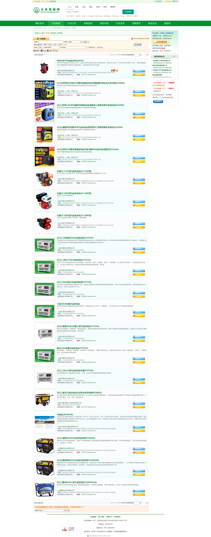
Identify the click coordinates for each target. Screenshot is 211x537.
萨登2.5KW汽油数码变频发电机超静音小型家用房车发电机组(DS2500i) (93, 105)
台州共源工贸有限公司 (66, 179)
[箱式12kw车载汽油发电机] (44, 356)
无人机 (122, 16)
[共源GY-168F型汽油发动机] (44, 223)
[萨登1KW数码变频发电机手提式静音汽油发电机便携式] (44, 156)
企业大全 (72, 23)
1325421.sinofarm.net (88, 431)
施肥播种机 (107, 16)
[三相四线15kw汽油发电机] (44, 245)
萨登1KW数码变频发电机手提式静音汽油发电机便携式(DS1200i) (90, 149)
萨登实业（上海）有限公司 (68, 91)
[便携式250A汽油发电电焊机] (44, 445)
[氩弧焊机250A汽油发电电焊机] (44, 467)
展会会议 (152, 23)
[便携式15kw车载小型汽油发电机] (44, 333)
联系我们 (118, 517)
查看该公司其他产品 (66, 75)
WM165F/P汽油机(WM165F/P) (70, 61)
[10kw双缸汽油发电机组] (44, 289)
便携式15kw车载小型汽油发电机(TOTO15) (80, 326)
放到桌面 (53, 1)
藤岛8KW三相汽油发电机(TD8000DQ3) (79, 482)
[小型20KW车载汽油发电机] (44, 311)
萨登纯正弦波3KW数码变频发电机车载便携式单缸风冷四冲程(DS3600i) (93, 83)
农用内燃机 (66, 28)
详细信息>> (139, 74)
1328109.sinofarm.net (88, 252)
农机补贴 (104, 23)
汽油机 (73, 28)
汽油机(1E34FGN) (65, 414)
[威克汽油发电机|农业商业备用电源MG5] (44, 400)
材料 (136, 16)
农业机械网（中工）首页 (41, 1)
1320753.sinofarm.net (88, 452)
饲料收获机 (98, 16)
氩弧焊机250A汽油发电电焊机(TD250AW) (80, 460)
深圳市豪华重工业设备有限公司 (69, 403)
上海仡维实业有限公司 (66, 248)
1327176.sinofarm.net (88, 407)
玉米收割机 (90, 16)
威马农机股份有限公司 (66, 70)
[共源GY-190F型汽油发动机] (44, 201)
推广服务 (101, 517)
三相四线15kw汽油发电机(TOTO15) (77, 238)
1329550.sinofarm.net (88, 95)
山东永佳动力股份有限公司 (68, 427)
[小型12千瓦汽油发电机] (44, 267)
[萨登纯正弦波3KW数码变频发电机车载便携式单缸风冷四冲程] (44, 90)
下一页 (120, 55)
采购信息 (88, 23)
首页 (44, 28)
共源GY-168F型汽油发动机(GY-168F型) (74, 215)
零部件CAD (130, 16)
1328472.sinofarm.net (88, 183)
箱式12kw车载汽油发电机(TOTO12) (72, 348)
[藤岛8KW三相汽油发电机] (44, 489)
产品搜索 (128, 12)
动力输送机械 (56, 28)
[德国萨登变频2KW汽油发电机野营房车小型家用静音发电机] (44, 134)
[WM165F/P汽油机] (44, 68)
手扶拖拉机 (115, 16)
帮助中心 (175, 1)
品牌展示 (136, 23)
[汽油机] (44, 422)
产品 (49, 28)
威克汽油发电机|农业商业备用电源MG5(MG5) (82, 393)
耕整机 (78, 16)
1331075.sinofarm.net (88, 75)
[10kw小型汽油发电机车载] (44, 378)
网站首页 (39, 23)
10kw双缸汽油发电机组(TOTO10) (76, 282)
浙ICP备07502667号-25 (119, 520)
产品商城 (55, 23)
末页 (124, 55)
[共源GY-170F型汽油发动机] (44, 179)
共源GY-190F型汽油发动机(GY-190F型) (74, 193)
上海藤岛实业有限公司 (66, 448)
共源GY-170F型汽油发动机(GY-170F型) (74, 171)
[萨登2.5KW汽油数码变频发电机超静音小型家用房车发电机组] (44, 112)
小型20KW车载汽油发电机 (68, 304)
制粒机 (83, 16)
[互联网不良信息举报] (69, 529)
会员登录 (158, 1)
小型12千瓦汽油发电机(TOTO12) (76, 260)
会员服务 (168, 1)
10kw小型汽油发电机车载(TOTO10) (77, 370)
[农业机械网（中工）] (46, 10)
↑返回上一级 (39, 33)
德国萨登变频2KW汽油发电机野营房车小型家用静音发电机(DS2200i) (92, 127)
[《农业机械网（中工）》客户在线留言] (158, 101)
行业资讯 (120, 23)
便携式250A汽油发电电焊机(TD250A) (78, 438)
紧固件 (167, 23)
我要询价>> (139, 71)
